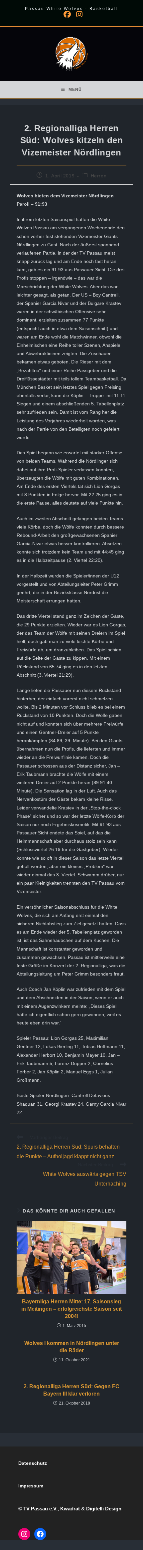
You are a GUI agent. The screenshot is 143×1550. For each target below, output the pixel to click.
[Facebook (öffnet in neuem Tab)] (67, 14)
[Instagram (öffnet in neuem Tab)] (77, 14)
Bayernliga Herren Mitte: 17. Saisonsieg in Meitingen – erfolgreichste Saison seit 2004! (71, 1309)
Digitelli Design (103, 1508)
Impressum (30, 1485)
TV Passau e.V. (40, 1508)
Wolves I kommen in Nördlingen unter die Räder (71, 1346)
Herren (99, 175)
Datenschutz (32, 1463)
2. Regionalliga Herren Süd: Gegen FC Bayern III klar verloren (71, 1390)
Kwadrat (70, 1508)
